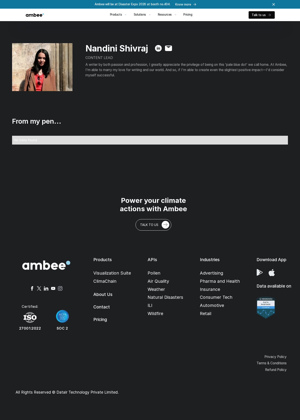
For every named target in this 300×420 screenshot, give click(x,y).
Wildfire (155, 313)
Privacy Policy (275, 357)
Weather (156, 289)
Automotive (212, 305)
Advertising (211, 273)
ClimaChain (104, 281)
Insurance (210, 289)
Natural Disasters (165, 297)
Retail (205, 313)
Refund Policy (276, 370)
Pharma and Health (220, 281)
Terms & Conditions (272, 363)
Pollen (154, 273)
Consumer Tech (216, 297)
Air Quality (158, 281)
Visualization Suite (112, 273)
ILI (150, 305)
